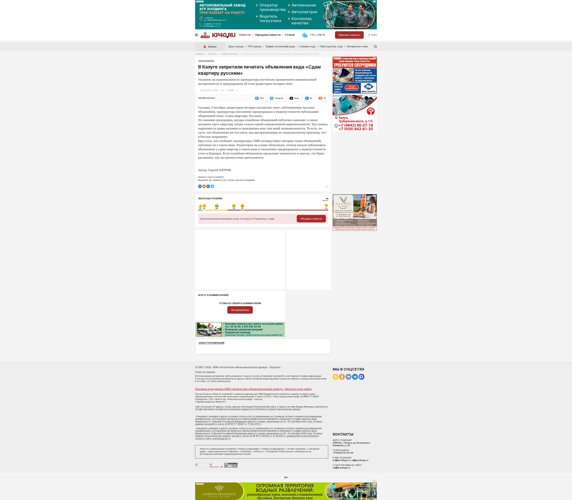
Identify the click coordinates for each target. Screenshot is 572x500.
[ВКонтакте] (200, 186)
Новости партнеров (273, 448)
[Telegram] (212, 186)
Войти (374, 35)
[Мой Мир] (208, 186)
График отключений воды (280, 46)
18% (216, 208)
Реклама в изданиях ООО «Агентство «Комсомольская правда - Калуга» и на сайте (253, 389)
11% (234, 208)
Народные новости (268, 34)
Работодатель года (331, 46)
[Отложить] (237, 90)
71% (326, 208)
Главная (199, 54)
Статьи (290, 34)
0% (200, 208)
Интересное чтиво (357, 46)
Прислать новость (349, 34)
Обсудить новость (311, 218)
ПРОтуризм (254, 46)
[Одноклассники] (204, 186)
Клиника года (307, 46)
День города (236, 46)
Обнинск (205, 37)
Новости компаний (211, 343)
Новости (245, 34)
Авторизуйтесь (240, 309)
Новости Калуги (229, 54)
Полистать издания (205, 372)
